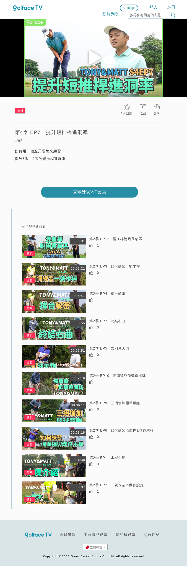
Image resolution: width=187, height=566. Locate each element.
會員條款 (68, 535)
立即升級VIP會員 (89, 192)
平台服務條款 (96, 535)
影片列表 (110, 14)
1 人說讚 (126, 113)
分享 (157, 113)
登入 (153, 7)
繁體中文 (96, 547)
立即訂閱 (129, 8)
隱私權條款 (126, 535)
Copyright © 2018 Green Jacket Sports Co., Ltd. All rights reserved (93, 556)
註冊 (171, 7)
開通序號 (152, 535)
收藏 (143, 113)
